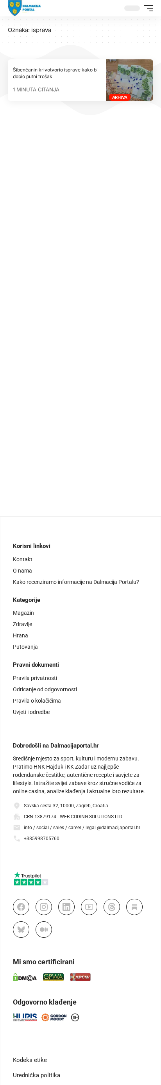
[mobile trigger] (146, 8)
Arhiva (120, 97)
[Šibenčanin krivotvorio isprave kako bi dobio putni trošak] (129, 80)
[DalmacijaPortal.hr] (24, 8)
